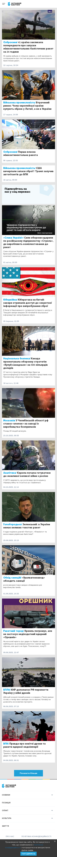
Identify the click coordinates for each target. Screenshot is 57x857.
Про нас (10, 836)
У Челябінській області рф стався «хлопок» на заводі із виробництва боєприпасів (25, 423)
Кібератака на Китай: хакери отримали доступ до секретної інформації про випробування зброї (27, 303)
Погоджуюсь (28, 854)
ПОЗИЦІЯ (6, 803)
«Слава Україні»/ (13, 237)
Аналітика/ (9, 472)
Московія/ (9, 420)
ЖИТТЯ (5, 826)
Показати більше (28, 773)
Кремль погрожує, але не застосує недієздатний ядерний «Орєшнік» (27, 634)
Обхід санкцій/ (12, 577)
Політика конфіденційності (36, 836)
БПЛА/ (6, 689)
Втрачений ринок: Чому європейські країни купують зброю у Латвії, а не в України (27, 105)
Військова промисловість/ (19, 102)
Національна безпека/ (16, 358)
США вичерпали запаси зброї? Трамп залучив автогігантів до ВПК (28, 171)
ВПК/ (6, 743)
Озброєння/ (10, 42)
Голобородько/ (12, 524)
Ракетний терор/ (13, 631)
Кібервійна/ (10, 299)
